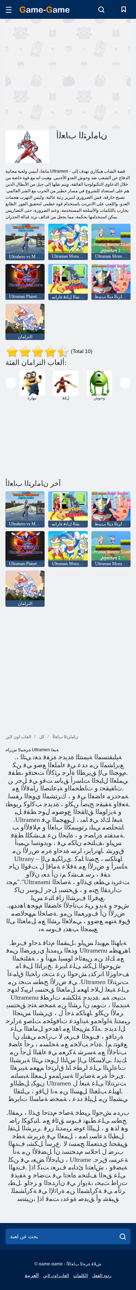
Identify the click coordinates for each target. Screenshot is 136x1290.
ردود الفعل (101, 1275)
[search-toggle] (101, 9)
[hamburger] (8, 9)
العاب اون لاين (56, 1275)
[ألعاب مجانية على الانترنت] (44, 10)
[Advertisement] (67, 73)
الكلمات (80, 1275)
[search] (123, 1236)
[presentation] (10, 383)
